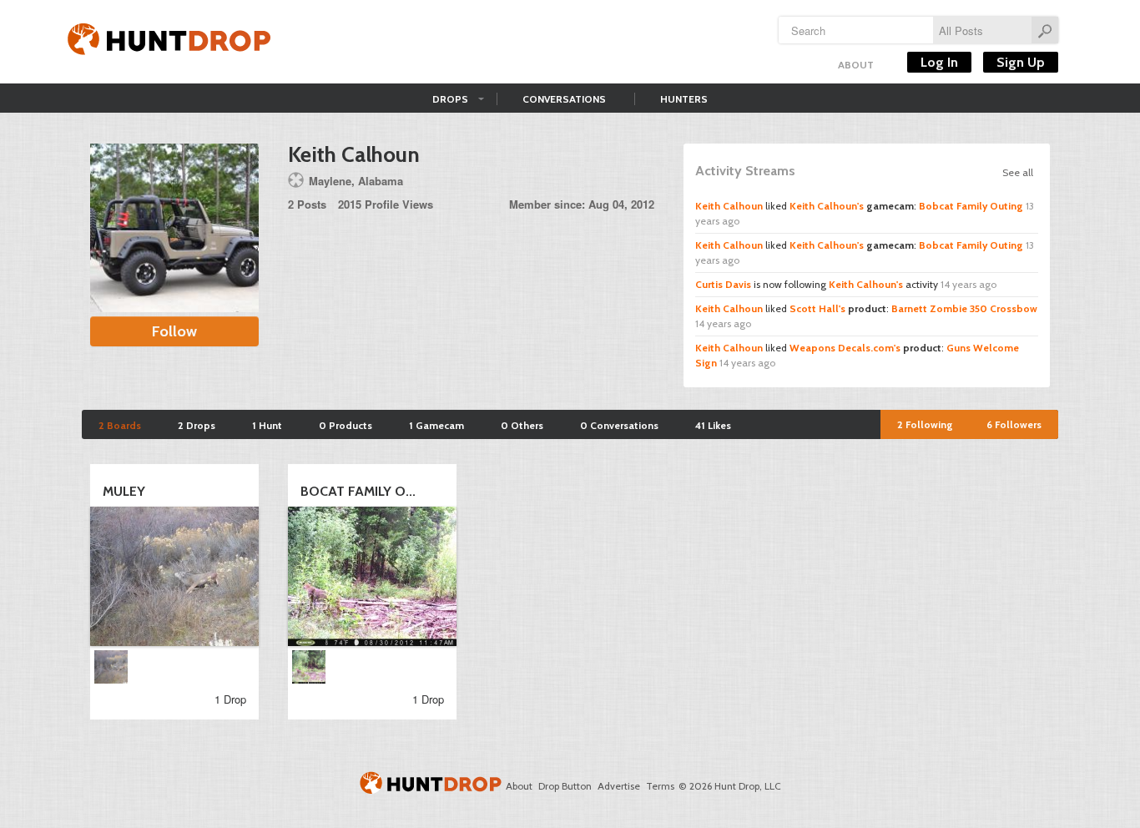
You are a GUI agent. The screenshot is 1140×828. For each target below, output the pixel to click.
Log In (939, 62)
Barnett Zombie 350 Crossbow (964, 308)
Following (925, 424)
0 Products (345, 425)
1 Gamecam (436, 425)
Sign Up (1020, 62)
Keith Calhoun (729, 205)
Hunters (684, 99)
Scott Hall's (817, 308)
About (856, 64)
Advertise (619, 786)
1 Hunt (267, 425)
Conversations (564, 99)
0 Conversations (619, 425)
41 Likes (713, 425)
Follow (174, 331)
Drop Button (565, 786)
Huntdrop (169, 41)
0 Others (522, 425)
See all (1017, 172)
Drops (450, 99)
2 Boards (119, 425)
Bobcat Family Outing (971, 205)
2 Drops (196, 425)
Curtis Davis (723, 284)
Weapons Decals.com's (844, 347)
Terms (660, 786)
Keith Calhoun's (826, 205)
